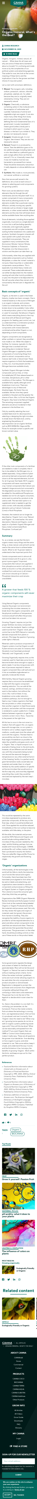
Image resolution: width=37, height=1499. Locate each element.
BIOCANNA (17, 1134)
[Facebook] (5, 1115)
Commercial (18, 1365)
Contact (18, 1368)
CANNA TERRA (18, 1386)
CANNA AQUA (18, 1389)
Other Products (18, 1400)
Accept (7, 1495)
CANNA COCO (18, 1379)
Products (18, 1374)
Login (18, 1438)
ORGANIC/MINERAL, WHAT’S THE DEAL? (19, 1346)
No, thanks (19, 1495)
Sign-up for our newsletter (18, 1455)
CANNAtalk (18, 1358)
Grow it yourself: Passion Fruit (18, 1179)
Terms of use (19, 1490)
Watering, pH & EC (10, 1211)
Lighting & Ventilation (12, 1248)
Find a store (20, 1446)
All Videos (18, 1414)
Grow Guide (18, 1417)
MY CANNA (18, 1434)
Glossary (18, 1428)
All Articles (18, 1410)
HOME (7, 1343)
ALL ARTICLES (21, 1343)
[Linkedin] (16, 1115)
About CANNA (18, 1353)
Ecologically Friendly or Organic (15, 1326)
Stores (18, 1361)
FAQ (18, 1424)
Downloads (18, 1421)
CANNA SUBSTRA (18, 1393)
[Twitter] (10, 1115)
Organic (16, 1130)
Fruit (4, 1176)
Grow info (18, 1406)
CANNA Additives (18, 1396)
